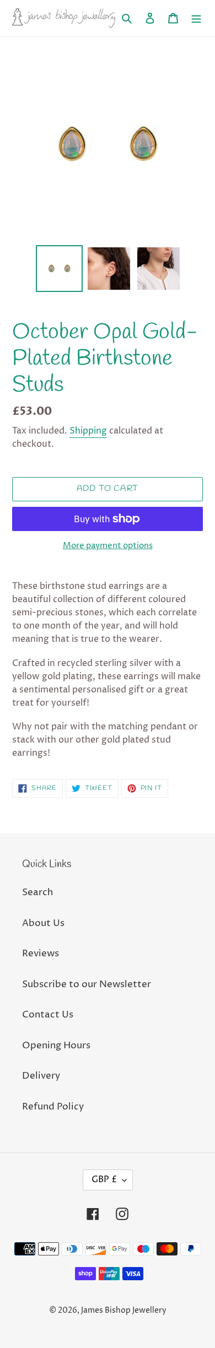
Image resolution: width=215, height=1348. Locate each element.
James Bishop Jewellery (123, 1310)
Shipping (88, 431)
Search (37, 892)
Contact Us (47, 1014)
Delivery (41, 1075)
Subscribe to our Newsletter (86, 984)
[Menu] (196, 18)
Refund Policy (53, 1106)
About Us (43, 923)
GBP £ (104, 1179)
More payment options (108, 545)
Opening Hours (56, 1045)
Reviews (40, 953)
